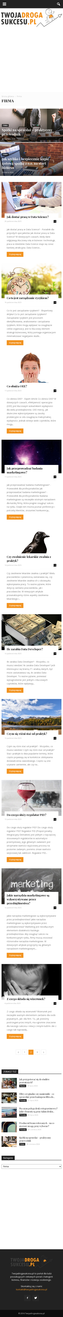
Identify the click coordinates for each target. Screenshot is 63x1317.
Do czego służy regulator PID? (26, 815)
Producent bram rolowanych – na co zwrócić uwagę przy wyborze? (36, 1125)
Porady (23, 1100)
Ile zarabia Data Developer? (25, 649)
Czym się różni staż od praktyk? (27, 734)
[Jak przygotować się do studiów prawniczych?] (9, 1083)
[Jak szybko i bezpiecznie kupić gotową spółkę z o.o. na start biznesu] (31, 169)
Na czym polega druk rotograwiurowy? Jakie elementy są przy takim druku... (38, 1110)
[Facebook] (27, 1298)
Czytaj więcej (15, 254)
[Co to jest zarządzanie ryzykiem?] (31, 281)
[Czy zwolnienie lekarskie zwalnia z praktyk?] (31, 544)
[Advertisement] (31, 59)
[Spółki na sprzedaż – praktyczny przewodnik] (31, 136)
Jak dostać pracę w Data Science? (28, 217)
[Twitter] (36, 1298)
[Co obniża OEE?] (31, 369)
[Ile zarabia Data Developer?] (31, 632)
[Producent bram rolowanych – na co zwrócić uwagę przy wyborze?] (9, 1127)
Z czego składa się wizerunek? (26, 999)
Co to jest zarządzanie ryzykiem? (28, 298)
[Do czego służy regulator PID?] (31, 798)
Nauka (22, 1086)
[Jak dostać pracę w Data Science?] (31, 200)
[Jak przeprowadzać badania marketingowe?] (31, 456)
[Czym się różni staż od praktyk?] (31, 717)
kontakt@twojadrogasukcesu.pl (31, 1289)
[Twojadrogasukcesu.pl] (31, 17)
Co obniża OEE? (17, 386)
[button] (58, 4)
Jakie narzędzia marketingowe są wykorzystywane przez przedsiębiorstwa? (28, 899)
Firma (5, 125)
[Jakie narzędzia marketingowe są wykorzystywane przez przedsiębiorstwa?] (31, 886)
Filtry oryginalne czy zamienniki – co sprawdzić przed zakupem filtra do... (37, 1095)
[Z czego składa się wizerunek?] (31, 982)
